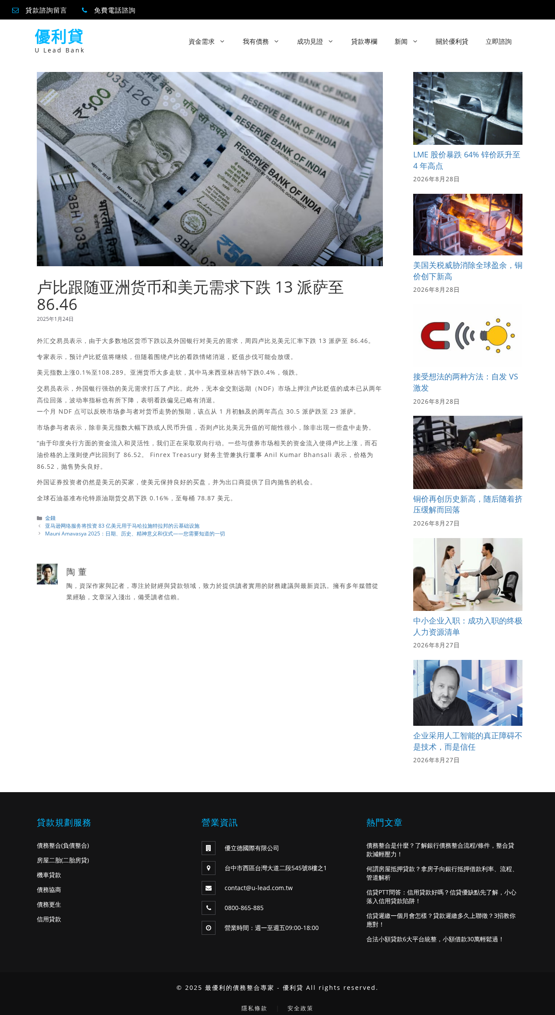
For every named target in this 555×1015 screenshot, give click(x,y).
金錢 (50, 517)
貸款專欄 (364, 41)
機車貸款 (49, 875)
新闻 (401, 41)
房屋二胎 (49, 860)
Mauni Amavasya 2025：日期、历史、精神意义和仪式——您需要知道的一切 (135, 533)
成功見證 (310, 41)
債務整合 (49, 845)
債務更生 (49, 904)
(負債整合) (75, 845)
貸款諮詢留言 (46, 10)
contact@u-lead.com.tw (259, 888)
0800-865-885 (244, 908)
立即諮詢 (499, 41)
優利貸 (59, 36)
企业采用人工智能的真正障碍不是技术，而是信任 (467, 741)
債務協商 (49, 889)
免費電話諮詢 (115, 10)
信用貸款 (49, 919)
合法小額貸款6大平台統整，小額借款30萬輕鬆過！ (435, 939)
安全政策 (300, 1008)
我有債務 (256, 41)
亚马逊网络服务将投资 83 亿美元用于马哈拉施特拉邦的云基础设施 (122, 525)
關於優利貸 (452, 41)
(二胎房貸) (75, 860)
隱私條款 (255, 1008)
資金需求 (202, 41)
